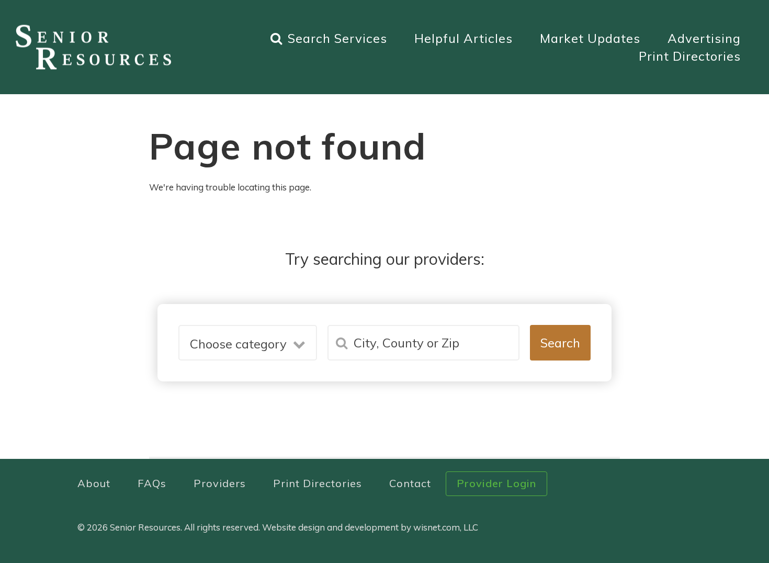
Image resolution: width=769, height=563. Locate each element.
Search (560, 343)
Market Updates (590, 38)
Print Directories (690, 56)
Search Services (337, 38)
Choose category (238, 344)
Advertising (704, 38)
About (93, 483)
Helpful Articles (463, 38)
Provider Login (496, 483)
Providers (220, 483)
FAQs (152, 483)
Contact (410, 483)
